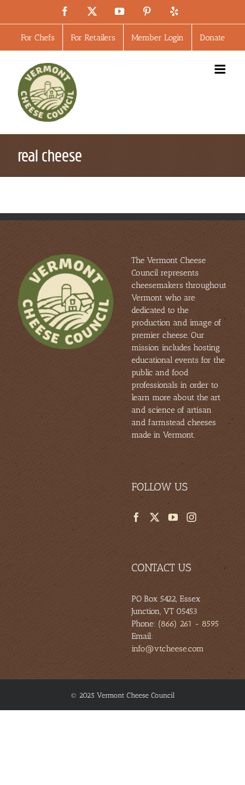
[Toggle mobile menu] (221, 69)
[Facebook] (136, 517)
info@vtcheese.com (167, 649)
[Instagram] (191, 517)
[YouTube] (173, 517)
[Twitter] (154, 517)
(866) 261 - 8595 (188, 624)
